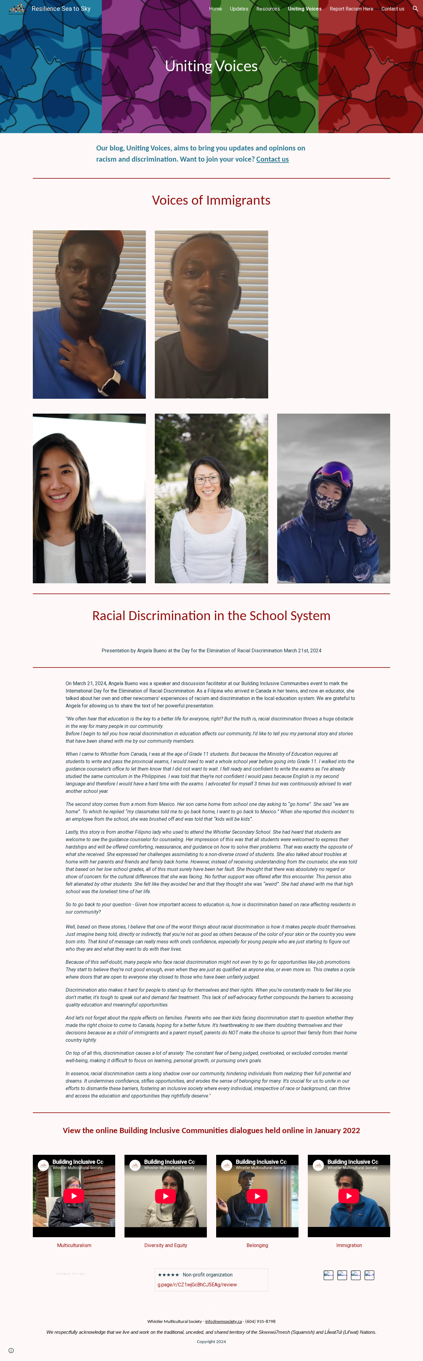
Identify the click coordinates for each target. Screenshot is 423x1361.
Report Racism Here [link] (351, 9)
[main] (211, 66)
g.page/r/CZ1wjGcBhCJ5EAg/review (197, 1285)
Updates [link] (239, 9)
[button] (415, 8)
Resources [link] (268, 9)
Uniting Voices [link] (305, 9)
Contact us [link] (393, 9)
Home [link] (215, 9)
